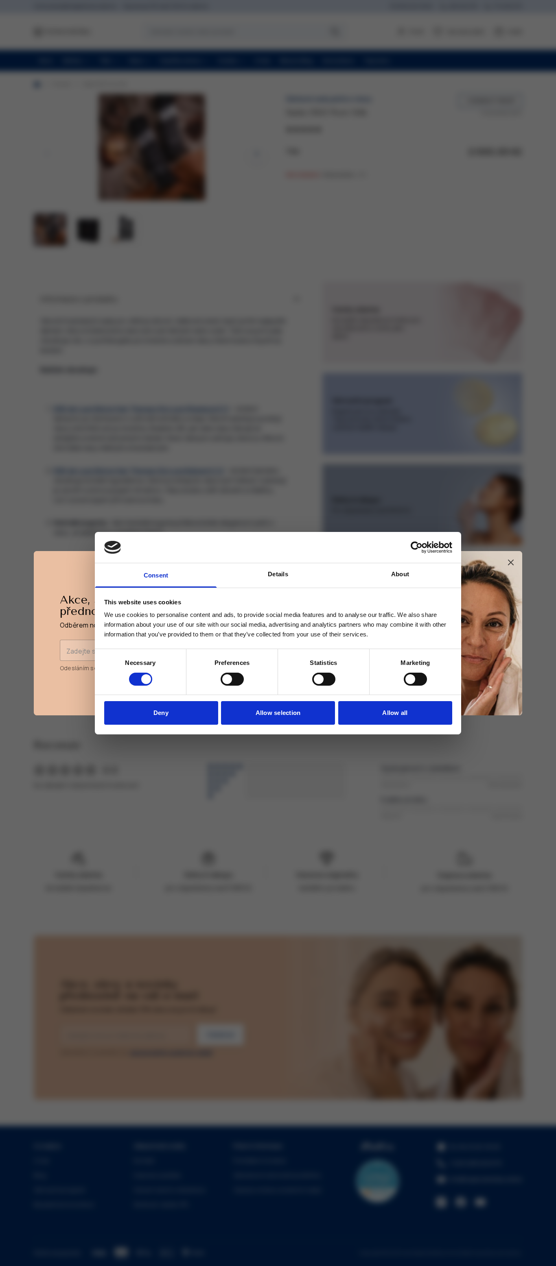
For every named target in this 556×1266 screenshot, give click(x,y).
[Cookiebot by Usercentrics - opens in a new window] (416, 547)
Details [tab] (278, 574)
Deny (161, 712)
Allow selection (278, 712)
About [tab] (400, 574)
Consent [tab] (156, 575)
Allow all (394, 712)
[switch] (232, 679)
